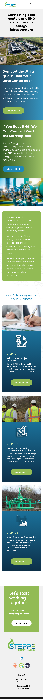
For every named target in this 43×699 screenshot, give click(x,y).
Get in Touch (21, 623)
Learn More (13, 110)
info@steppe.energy (19, 613)
